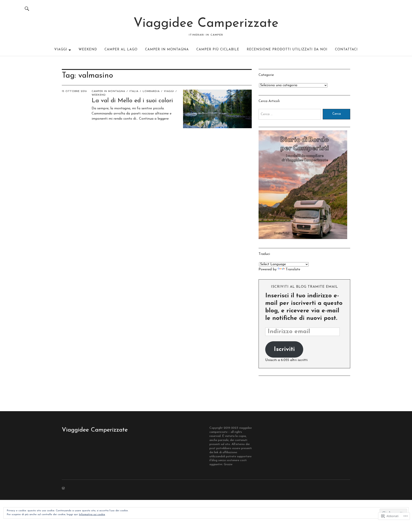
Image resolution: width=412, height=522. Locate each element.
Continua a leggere (154, 118)
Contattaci (346, 49)
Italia (133, 91)
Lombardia (151, 91)
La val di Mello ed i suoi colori (132, 101)
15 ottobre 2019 (74, 91)
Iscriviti (284, 349)
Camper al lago (121, 49)
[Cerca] (27, 8)
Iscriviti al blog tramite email (304, 287)
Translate (293, 269)
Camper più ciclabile (217, 49)
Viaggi (60, 49)
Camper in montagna (167, 49)
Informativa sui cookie (92, 514)
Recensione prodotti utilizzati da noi (287, 49)
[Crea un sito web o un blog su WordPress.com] (63, 488)
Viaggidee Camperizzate (206, 23)
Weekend (88, 49)
